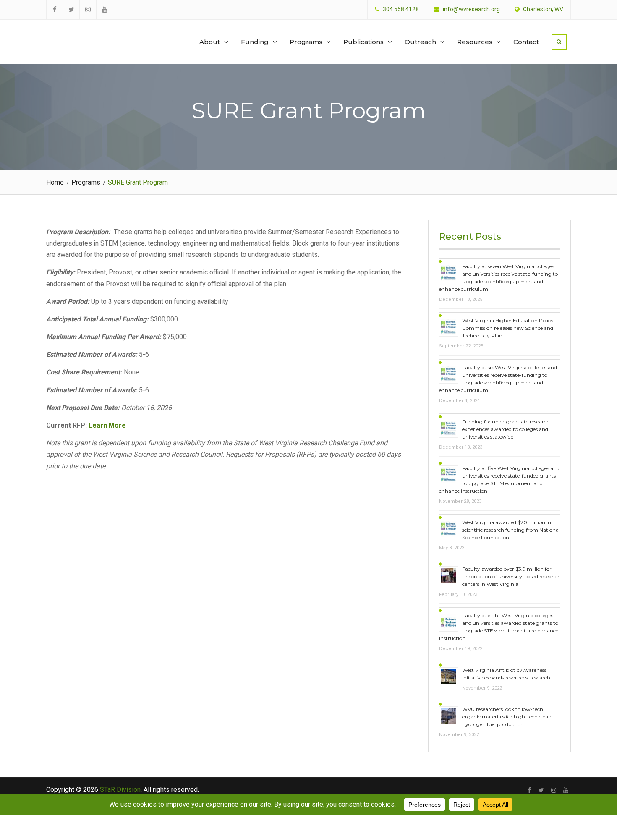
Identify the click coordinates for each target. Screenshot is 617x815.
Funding (255, 42)
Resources (474, 42)
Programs (306, 42)
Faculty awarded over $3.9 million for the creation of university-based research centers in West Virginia (510, 576)
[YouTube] (565, 790)
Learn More (107, 425)
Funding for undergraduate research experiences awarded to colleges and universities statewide (506, 429)
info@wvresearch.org (471, 9)
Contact (526, 42)
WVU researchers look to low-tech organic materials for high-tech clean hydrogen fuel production (507, 716)
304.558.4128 (401, 9)
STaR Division (86, 33)
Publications (363, 42)
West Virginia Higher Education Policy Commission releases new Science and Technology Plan (508, 328)
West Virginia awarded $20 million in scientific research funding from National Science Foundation (511, 530)
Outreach (420, 42)
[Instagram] (553, 790)
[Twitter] (541, 790)
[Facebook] (529, 790)
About (209, 42)
